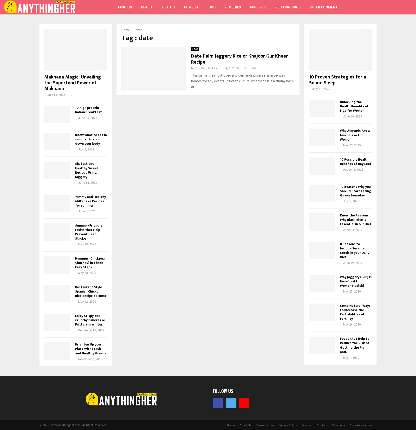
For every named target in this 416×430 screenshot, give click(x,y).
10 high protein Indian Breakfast (88, 110)
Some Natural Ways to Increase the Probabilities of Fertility (355, 312)
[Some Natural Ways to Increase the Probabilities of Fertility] (322, 312)
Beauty (168, 7)
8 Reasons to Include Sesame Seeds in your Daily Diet (354, 250)
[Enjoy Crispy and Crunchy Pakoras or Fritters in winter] (57, 322)
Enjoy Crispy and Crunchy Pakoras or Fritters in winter (90, 320)
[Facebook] (382, 7)
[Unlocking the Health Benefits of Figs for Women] (322, 108)
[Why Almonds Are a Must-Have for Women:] (322, 137)
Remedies (232, 7)
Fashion (125, 7)
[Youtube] (393, 7)
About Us (246, 425)
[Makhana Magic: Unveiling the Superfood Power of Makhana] (75, 50)
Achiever (258, 7)
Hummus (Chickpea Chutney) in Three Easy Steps (90, 263)
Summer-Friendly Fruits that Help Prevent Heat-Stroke (88, 232)
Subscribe (338, 425)
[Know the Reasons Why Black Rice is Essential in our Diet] (322, 222)
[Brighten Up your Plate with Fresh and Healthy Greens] (57, 351)
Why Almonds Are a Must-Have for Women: (355, 135)
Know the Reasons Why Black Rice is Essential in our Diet (355, 220)
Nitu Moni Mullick (206, 68)
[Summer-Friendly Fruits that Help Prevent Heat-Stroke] (57, 232)
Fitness (191, 7)
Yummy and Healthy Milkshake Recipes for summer (90, 201)
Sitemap (306, 425)
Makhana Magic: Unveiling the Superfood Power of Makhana (72, 83)
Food (211, 7)
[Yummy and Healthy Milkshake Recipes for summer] (57, 203)
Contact (322, 425)
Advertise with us (361, 425)
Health (147, 7)
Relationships (287, 7)
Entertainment (323, 7)
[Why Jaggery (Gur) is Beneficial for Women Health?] (322, 283)
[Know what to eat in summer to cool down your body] (57, 141)
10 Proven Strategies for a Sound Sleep (337, 80)
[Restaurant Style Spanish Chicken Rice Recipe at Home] (57, 293)
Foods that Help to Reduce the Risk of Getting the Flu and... (354, 345)
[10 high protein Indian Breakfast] (57, 114)
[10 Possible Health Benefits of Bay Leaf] (322, 166)
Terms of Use (265, 425)
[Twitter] (387, 7)
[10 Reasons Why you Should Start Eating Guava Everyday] (322, 193)
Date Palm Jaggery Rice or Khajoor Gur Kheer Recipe (239, 59)
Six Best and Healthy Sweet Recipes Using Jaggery (86, 170)
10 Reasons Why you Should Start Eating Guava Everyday (355, 191)
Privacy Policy (288, 425)
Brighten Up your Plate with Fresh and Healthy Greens (90, 349)
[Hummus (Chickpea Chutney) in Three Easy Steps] (57, 265)
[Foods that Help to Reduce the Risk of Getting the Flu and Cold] (322, 345)
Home (231, 425)
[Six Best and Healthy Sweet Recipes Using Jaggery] (57, 170)
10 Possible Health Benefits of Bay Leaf (355, 162)
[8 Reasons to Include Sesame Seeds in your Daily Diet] (322, 250)
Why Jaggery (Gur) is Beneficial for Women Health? (356, 281)
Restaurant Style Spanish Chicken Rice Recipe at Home (91, 291)
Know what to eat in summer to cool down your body (91, 139)
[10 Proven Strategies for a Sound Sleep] (340, 50)
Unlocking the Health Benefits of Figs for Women (354, 106)
